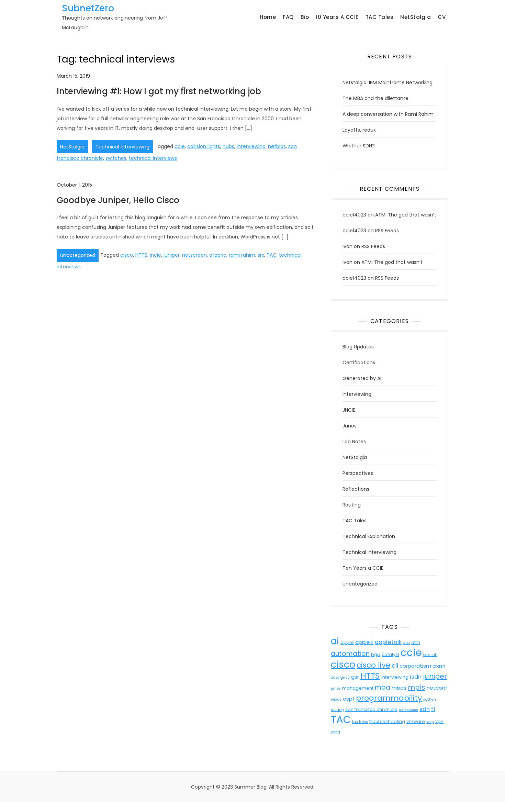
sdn (424, 709)
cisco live (373, 665)
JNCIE (349, 409)
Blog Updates (358, 346)
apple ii (364, 642)
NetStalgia (415, 17)
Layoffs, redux (359, 129)
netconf (437, 687)
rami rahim (242, 255)
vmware (415, 721)
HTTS (141, 255)
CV (442, 17)
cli (395, 665)
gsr (355, 676)
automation (350, 653)
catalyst (390, 654)
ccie (180, 146)
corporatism (415, 665)
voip (430, 721)
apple (347, 642)
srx (261, 255)
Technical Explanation (369, 536)
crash (439, 666)
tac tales (360, 721)
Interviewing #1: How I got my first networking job (159, 91)
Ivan (347, 246)
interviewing (251, 146)
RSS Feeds (387, 230)
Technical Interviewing (122, 146)
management (357, 688)
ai (335, 641)
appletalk (388, 642)
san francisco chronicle (371, 709)
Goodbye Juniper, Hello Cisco (118, 200)
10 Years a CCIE (337, 17)
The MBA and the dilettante (375, 98)
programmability (389, 698)
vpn (439, 721)
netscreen (194, 255)
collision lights (203, 146)
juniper (172, 255)
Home (268, 17)
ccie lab (430, 654)
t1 (433, 709)
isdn (416, 677)
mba (382, 687)
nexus (336, 699)
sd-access (408, 709)
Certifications (359, 362)
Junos (350, 425)
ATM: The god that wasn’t (405, 214)
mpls (416, 687)
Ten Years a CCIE (363, 568)
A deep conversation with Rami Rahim (388, 114)
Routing (352, 504)
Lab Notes (354, 441)
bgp (375, 654)
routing (337, 709)
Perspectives (358, 473)
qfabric (217, 255)
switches (115, 158)
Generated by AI (362, 378)
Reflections (356, 489)
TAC (272, 255)
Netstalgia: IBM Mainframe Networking (388, 82)
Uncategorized (77, 255)
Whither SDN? (359, 145)
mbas (399, 687)
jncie (155, 255)
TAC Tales (380, 17)
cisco (126, 255)
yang (335, 732)
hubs (228, 146)
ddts (335, 677)
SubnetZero (88, 8)
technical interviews (153, 158)
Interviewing (357, 394)
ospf (349, 698)
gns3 (345, 677)
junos (336, 688)
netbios (277, 146)
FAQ (288, 17)
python (429, 699)
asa (406, 642)
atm (415, 642)
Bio (305, 17)
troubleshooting (387, 721)
